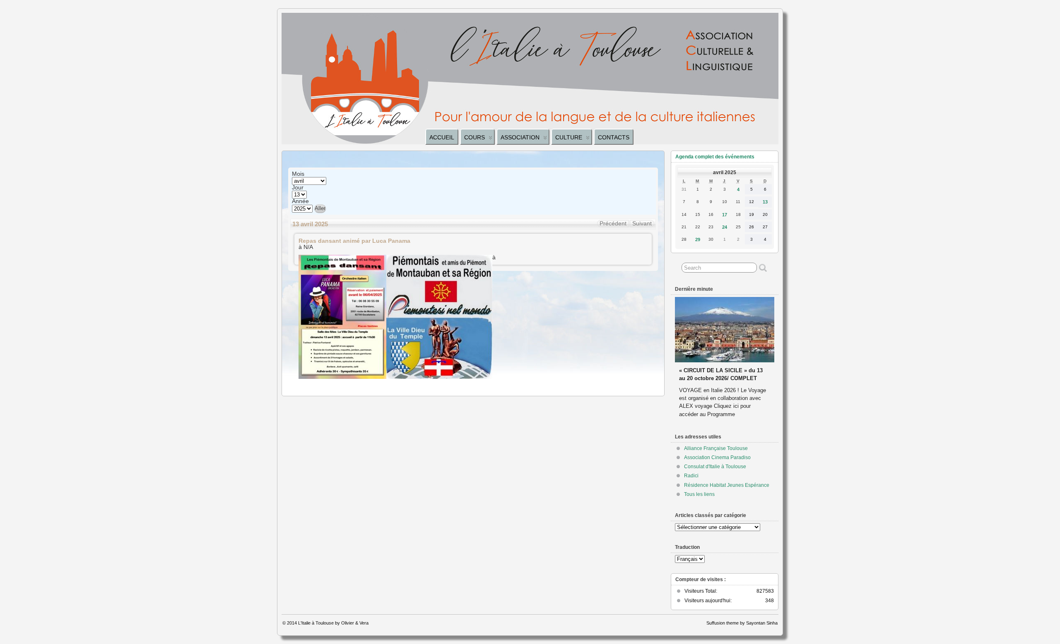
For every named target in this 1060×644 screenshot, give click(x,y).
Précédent (613, 223)
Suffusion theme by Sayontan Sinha (742, 622)
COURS (474, 137)
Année (300, 201)
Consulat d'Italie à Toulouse (715, 466)
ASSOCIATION (520, 137)
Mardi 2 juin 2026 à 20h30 (711, 362)
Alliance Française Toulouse (716, 448)
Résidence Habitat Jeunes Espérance (726, 485)
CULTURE (568, 137)
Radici (691, 476)
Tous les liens (699, 494)
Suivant (642, 223)
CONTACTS (613, 137)
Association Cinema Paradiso (717, 457)
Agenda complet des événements (714, 157)
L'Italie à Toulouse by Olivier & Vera (333, 622)
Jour (298, 188)
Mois (298, 174)
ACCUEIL (441, 137)
